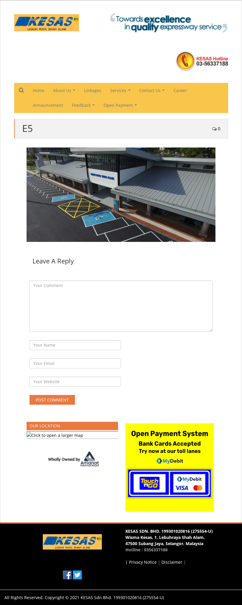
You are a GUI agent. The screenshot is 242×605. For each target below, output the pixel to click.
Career (180, 90)
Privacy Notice (143, 562)
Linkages (92, 90)
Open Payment (121, 106)
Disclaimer (171, 562)
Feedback (84, 106)
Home (38, 90)
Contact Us (153, 92)
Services (121, 92)
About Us (65, 92)
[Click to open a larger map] (55, 434)
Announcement (48, 105)
